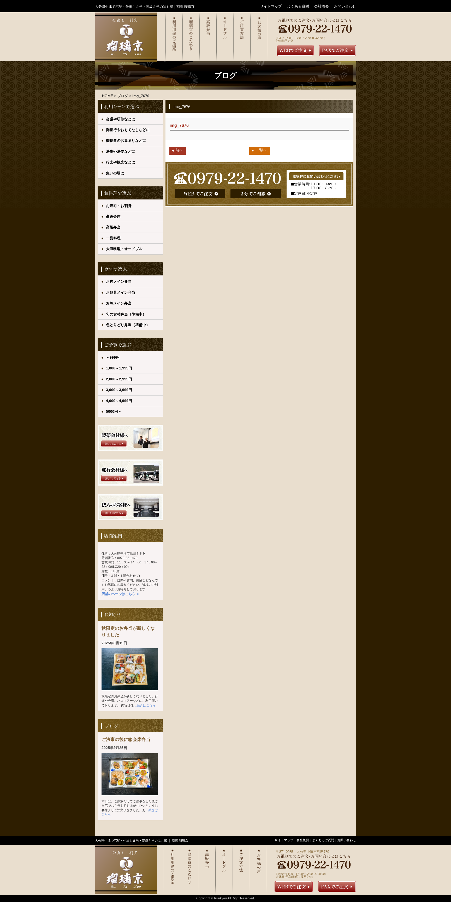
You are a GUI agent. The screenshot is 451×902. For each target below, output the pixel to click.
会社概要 (321, 6)
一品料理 (113, 238)
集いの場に (115, 173)
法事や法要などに (120, 151)
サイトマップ (271, 6)
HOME (107, 96)
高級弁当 (113, 227)
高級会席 (113, 216)
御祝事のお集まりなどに (126, 140)
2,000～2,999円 (119, 379)
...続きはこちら (145, 705)
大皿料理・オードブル (124, 249)
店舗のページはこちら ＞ (121, 594)
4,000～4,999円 (119, 401)
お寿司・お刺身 (119, 206)
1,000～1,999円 (119, 368)
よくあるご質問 (323, 840)
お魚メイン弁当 (119, 303)
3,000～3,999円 (119, 390)
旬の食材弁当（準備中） (126, 314)
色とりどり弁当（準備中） (128, 325)
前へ (179, 150)
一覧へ (261, 150)
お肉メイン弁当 (119, 281)
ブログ (122, 96)
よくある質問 (298, 6)
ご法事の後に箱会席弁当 (126, 739)
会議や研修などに (120, 119)
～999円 (113, 357)
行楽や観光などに (120, 162)
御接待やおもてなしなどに (128, 130)
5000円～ (114, 411)
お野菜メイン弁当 (120, 292)
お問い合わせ (345, 6)
